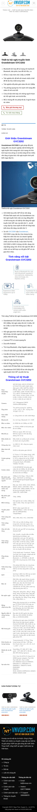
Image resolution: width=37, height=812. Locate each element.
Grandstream (23, 231)
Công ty (6, 762)
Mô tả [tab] (3, 125)
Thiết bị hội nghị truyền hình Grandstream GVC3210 (8, 710)
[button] (3, 3)
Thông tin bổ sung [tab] (8, 129)
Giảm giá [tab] (4, 133)
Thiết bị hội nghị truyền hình (22, 10)
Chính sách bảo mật (11, 793)
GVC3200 (12, 231)
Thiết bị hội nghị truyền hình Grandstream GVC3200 (26, 710)
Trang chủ (6, 10)
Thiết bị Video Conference (18, 11)
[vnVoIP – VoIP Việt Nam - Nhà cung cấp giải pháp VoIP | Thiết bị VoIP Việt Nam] (18, 3)
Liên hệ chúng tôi (10, 773)
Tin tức (6, 766)
